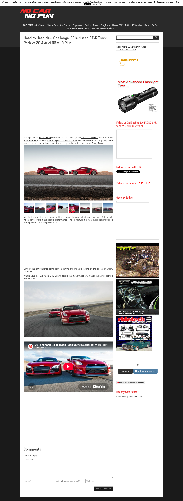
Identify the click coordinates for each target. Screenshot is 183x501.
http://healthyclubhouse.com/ (129, 396)
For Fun (155, 25)
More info (97, 4)
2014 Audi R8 (30, 140)
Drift (127, 25)
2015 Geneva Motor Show (102, 28)
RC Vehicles (137, 25)
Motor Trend (105, 275)
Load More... (125, 371)
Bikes (95, 25)
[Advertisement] (45, 91)
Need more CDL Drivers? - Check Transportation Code (131, 48)
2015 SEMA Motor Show (33, 25)
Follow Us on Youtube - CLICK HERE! (133, 183)
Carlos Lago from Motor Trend (62, 140)
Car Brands (65, 25)
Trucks (88, 25)
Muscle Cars (52, 25)
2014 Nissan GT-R (89, 137)
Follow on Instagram (147, 371)
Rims (147, 25)
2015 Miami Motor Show (77, 28)
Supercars (77, 25)
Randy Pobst (98, 143)
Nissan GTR (117, 25)
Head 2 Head (45, 137)
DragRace (105, 25)
